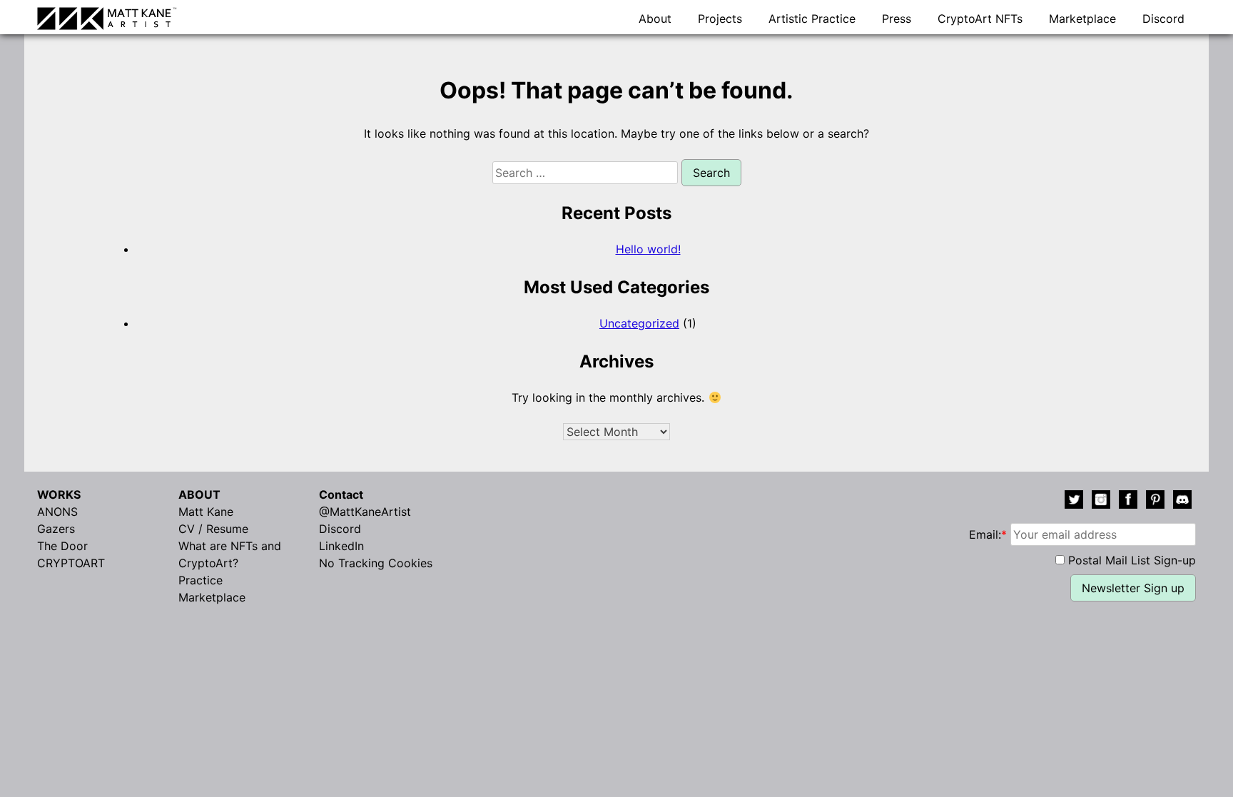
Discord (1163, 18)
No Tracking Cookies (375, 563)
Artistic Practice (812, 18)
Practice (200, 580)
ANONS (57, 511)
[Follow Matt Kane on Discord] (1182, 501)
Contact (341, 494)
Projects (720, 18)
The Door (62, 546)
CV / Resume (213, 529)
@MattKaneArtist (365, 511)
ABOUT (199, 494)
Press (896, 18)
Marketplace (1082, 18)
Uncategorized (639, 323)
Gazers (56, 529)
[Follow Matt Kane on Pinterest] (1155, 501)
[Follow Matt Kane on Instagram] (1101, 501)
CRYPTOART (71, 563)
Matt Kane (205, 511)
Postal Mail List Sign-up (1132, 560)
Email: (988, 534)
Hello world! (648, 249)
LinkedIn (341, 546)
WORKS (59, 494)
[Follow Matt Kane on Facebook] (1128, 501)
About (655, 18)
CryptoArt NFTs (980, 18)
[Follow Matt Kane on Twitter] (1073, 501)
